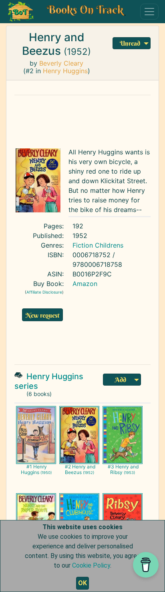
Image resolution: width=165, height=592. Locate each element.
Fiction (82, 245)
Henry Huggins (65, 71)
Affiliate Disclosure (44, 292)
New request (42, 315)
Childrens (109, 245)
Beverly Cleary (61, 63)
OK (82, 583)
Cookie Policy (91, 565)
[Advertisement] (84, 120)
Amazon (84, 284)
